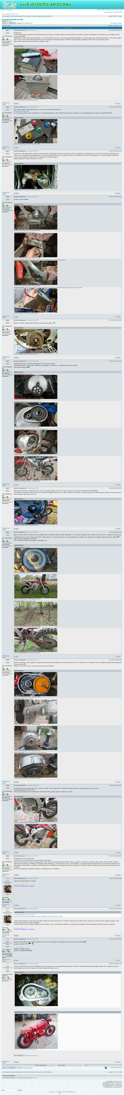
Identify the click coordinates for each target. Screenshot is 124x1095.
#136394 (110, 963)
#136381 (110, 151)
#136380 (110, 107)
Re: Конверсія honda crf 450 (32, 107)
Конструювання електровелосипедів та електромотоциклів (37, 16)
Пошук (104, 9)
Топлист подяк (118, 9)
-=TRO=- (10, 21)
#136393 (110, 939)
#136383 (110, 320)
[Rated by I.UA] (62, 1094)
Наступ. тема (119, 25)
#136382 (110, 196)
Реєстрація (9, 9)
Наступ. (120, 23)
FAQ (99, 9)
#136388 (110, 785)
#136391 (110, 878)
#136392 (110, 908)
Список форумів (6, 16)
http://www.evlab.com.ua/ (31, 1055)
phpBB (59, 1091)
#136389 (110, 855)
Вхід (4, 9)
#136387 (110, 659)
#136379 (110, 30)
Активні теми (15, 13)
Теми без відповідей (6, 13)
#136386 (110, 532)
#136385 (110, 488)
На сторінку (113, 23)
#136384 (110, 361)
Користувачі (110, 9)
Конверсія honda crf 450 (12, 19)
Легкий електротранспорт (17, 16)
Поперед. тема (111, 25)
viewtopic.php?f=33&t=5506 (21, 111)
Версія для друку (7, 25)
